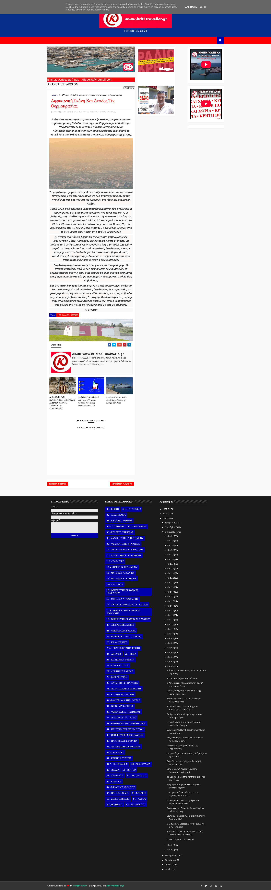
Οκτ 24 (170, 568)
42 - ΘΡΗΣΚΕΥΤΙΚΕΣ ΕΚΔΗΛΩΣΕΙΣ (125, 735)
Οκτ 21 (170, 582)
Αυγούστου (170, 860)
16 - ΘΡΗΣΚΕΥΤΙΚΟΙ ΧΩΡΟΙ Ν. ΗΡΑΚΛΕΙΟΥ (122, 592)
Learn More (191, 7)
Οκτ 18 (170, 596)
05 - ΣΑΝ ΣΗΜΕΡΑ (137, 526)
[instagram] (211, 886)
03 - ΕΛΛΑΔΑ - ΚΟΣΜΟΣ (68, 95)
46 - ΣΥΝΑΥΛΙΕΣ (115, 752)
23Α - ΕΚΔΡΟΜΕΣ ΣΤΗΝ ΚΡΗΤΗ (123, 648)
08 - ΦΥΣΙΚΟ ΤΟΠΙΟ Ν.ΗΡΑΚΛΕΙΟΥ (125, 538)
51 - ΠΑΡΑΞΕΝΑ (115, 775)
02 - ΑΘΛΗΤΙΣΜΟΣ (116, 515)
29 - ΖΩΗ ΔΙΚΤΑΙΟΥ (117, 677)
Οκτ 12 (170, 624)
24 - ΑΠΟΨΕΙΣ (114, 654)
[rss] (221, 886)
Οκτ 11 (170, 629)
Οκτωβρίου (170, 531)
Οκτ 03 (170, 666)
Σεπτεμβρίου (171, 855)
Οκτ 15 (170, 610)
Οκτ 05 (170, 657)
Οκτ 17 (170, 601)
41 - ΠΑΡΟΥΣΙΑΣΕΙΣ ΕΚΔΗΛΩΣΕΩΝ (125, 729)
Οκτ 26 (170, 559)
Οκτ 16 (170, 605)
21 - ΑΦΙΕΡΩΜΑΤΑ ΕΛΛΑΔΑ (121, 630)
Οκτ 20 (170, 587)
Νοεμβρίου (170, 527)
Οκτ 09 (170, 638)
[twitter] (206, 886)
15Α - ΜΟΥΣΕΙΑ (115, 584)
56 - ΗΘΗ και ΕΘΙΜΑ (117, 793)
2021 (165, 513)
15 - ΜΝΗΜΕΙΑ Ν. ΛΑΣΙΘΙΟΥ (121, 578)
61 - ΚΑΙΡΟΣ (139, 799)
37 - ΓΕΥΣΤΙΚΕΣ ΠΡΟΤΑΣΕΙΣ (121, 717)
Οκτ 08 (170, 643)
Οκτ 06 (170, 652)
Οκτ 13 (170, 619)
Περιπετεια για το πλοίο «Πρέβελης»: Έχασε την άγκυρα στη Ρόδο (116, 400)
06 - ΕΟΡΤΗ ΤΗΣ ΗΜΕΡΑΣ (120, 532)
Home (53, 95)
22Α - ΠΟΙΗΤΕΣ (134, 636)
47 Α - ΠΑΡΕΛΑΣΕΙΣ (117, 764)
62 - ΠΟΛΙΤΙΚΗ (114, 804)
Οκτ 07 (170, 647)
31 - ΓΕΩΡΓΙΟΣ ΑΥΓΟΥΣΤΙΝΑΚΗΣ (124, 688)
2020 (165, 518)
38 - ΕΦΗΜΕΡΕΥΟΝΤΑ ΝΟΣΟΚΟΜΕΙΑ (126, 723)
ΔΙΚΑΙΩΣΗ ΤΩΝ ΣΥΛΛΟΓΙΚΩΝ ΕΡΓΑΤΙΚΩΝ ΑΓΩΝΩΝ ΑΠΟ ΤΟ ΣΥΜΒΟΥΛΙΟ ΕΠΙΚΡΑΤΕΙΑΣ (62, 403)
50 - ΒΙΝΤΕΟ (129, 770)
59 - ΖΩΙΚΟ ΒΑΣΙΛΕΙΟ (118, 799)
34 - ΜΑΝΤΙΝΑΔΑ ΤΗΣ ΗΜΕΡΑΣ (123, 700)
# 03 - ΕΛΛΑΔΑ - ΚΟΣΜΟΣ (67, 315)
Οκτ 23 (170, 573)
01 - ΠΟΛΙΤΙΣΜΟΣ (131, 509)
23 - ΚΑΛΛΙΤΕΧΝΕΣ (117, 642)
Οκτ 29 (170, 545)
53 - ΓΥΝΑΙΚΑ (114, 781)
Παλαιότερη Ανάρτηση (122, 483)
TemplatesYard (80, 885)
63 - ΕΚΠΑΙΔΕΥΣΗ (135, 804)
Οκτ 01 (170, 849)
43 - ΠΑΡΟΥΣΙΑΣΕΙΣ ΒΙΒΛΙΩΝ (122, 741)
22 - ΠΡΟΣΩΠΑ (114, 636)
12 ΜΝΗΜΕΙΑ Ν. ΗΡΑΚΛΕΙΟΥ (122, 567)
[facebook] (201, 886)
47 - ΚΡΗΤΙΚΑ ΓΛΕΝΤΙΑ (119, 758)
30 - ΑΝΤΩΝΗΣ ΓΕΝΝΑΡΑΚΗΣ (122, 683)
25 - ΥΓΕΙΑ (130, 654)
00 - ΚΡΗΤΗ (113, 509)
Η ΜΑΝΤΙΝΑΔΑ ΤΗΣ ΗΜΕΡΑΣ (180, 839)
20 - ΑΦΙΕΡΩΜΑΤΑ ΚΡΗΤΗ (120, 625)
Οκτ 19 (170, 591)
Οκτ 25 (170, 563)
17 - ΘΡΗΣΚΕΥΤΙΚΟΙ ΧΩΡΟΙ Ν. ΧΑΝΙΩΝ (127, 604)
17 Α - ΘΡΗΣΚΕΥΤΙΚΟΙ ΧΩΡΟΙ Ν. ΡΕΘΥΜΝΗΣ (123, 612)
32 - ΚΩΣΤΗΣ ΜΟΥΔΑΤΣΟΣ (120, 694)
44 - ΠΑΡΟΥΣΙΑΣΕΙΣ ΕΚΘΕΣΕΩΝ (123, 746)
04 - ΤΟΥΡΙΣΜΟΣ (115, 526)
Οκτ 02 (170, 845)
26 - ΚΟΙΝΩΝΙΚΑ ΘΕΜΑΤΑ (120, 659)
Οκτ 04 (170, 661)
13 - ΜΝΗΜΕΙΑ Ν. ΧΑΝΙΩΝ (121, 573)
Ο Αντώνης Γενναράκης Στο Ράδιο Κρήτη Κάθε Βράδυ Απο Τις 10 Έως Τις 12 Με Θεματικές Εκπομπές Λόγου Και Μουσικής (155, 77)
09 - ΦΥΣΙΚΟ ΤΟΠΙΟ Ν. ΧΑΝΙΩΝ (123, 544)
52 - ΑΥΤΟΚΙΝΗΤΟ (137, 775)
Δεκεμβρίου (171, 522)
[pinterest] (216, 886)
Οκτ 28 (170, 550)
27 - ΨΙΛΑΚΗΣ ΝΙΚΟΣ (118, 665)
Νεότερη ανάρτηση (57, 483)
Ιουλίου (169, 864)
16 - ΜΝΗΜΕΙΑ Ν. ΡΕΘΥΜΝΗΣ (122, 599)
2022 (165, 509)
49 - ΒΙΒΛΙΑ (113, 770)
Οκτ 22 (170, 577)
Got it (203, 7)
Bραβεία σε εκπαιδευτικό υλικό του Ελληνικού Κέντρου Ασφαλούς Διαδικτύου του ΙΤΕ (88, 401)
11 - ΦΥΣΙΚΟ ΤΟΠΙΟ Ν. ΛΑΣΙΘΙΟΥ (124, 555)
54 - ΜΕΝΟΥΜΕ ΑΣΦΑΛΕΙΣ (121, 787)
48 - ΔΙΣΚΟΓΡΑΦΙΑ (140, 764)
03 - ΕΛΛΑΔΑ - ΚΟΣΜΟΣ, (106, 111)
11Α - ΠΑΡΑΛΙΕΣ (115, 561)
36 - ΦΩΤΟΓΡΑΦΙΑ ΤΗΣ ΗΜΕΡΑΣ (123, 712)
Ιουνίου (169, 869)
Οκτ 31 (170, 536)
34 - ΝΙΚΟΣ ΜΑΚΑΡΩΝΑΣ (120, 706)
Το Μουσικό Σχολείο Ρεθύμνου (182, 678)
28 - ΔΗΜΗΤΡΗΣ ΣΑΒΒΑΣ (120, 671)
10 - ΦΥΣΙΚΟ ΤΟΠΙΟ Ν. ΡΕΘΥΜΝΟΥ (125, 549)
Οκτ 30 (170, 540)
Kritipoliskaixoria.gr (115, 885)
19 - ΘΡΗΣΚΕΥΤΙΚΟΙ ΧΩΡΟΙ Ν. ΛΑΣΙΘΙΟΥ (128, 619)
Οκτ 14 (170, 615)
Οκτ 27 (170, 554)
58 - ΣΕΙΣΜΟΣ (139, 793)
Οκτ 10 (170, 633)
